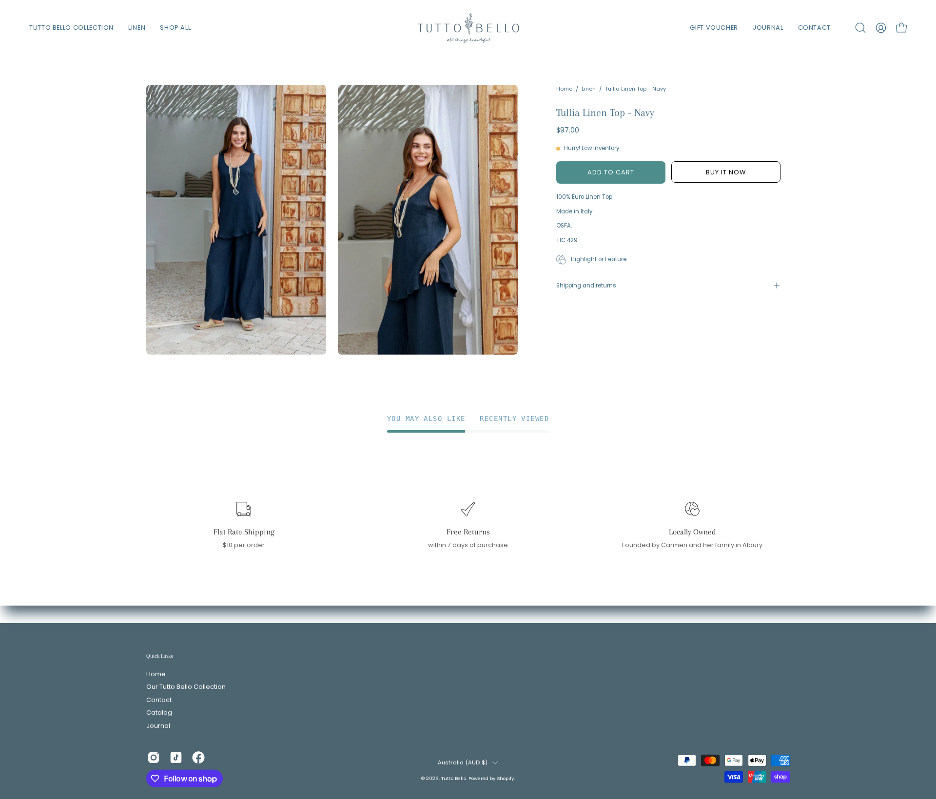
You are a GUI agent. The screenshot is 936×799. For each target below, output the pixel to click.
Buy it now (726, 172)
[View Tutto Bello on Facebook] (198, 757)
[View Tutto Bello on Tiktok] (176, 757)
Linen (589, 89)
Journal (158, 726)
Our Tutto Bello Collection (186, 687)
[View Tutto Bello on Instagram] (153, 757)
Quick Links (159, 655)
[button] (860, 28)
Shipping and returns (586, 285)
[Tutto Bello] (468, 27)
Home (564, 89)
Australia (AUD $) (463, 762)
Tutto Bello (453, 778)
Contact (159, 700)
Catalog (159, 712)
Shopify (505, 778)
